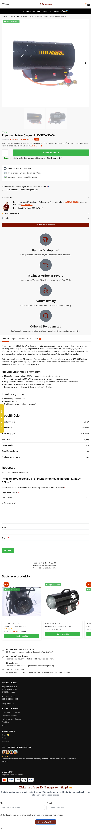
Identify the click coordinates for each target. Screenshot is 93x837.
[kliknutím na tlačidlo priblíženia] (45, 63)
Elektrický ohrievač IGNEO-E (15, 626)
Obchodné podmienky (11, 712)
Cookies (5, 722)
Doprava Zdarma (49, 568)
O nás (4, 735)
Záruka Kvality (45, 301)
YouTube (5, 741)
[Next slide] (85, 63)
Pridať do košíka (51, 152)
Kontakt (5, 725)
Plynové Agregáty (27, 16)
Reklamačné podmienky (12, 719)
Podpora (8, 197)
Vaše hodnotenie (10, 493)
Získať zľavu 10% (46, 822)
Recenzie (35, 339)
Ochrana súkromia (9, 716)
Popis (13, 339)
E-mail (5, 538)
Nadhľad (5, 339)
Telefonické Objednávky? (45, 225)
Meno (5, 527)
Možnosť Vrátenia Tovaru (45, 275)
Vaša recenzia (9, 503)
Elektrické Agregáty (12, 623)
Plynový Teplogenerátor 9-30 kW (58, 626)
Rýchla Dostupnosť (45, 250)
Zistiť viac (35, 146)
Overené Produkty (13, 213)
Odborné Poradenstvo (45, 326)
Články (4, 738)
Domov (4, 16)
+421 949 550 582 (72, 202)
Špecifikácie (23, 339)
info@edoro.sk (26, 205)
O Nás (6, 218)
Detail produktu (22, 636)
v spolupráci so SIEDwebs (12, 775)
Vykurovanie (14, 16)
